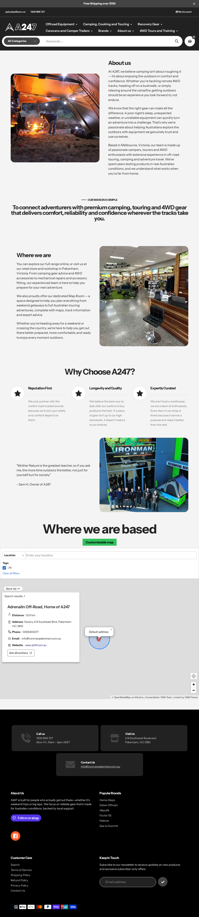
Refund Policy (19, 880)
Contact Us (18, 890)
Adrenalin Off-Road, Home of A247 (38, 607)
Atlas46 (104, 810)
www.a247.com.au (35, 645)
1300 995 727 (38, 11)
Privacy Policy (19, 885)
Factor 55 (105, 815)
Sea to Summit (109, 826)
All (9, 567)
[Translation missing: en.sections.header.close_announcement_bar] (194, 4)
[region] (40, 631)
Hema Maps (107, 800)
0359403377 (30, 632)
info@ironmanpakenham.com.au (41, 638)
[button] (98, 639)
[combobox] (110, 555)
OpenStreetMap (122, 697)
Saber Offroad (109, 805)
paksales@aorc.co (15, 11)
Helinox (104, 820)
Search (15, 865)
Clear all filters (11, 573)
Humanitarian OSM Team (158, 697)
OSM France (191, 697)
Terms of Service (21, 870)
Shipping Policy (21, 875)
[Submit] (163, 882)
